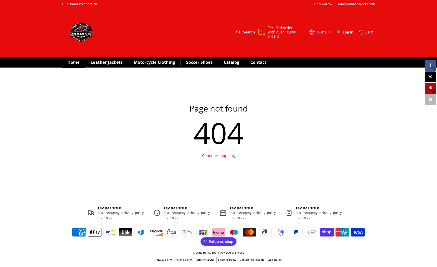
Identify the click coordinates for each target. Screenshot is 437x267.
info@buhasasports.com (356, 4)
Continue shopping (218, 155)
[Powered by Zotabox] (430, 99)
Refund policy (183, 259)
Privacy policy (164, 259)
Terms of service (205, 259)
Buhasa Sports (211, 252)
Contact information (252, 259)
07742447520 (324, 4)
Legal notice (274, 259)
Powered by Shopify (232, 252)
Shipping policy (227, 259)
